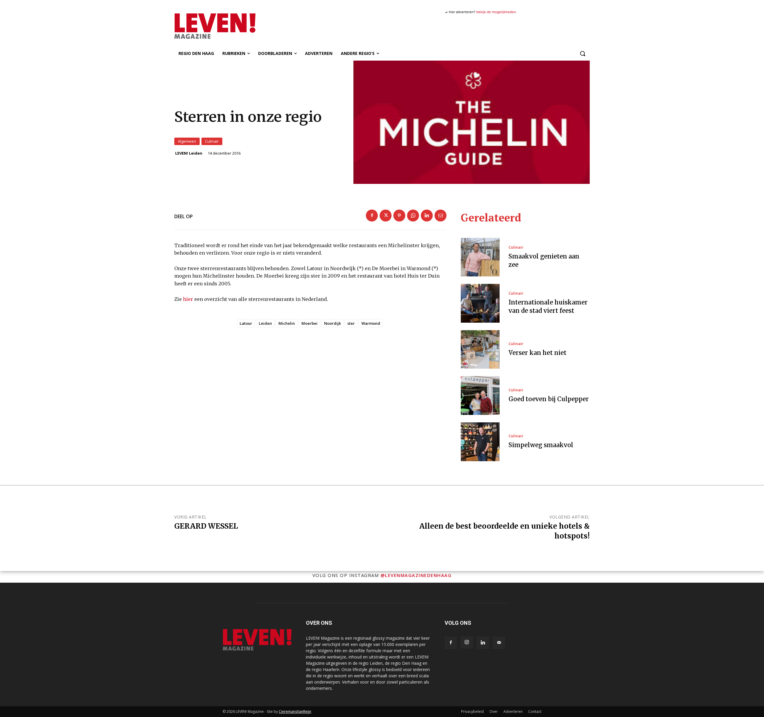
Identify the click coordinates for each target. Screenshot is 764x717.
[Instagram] (467, 642)
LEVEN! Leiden (188, 153)
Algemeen (187, 141)
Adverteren (513, 711)
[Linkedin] (427, 215)
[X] (386, 215)
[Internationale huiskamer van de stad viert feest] (480, 303)
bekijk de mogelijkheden (496, 12)
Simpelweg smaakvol (541, 445)
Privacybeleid (472, 711)
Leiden (265, 323)
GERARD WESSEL (206, 526)
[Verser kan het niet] (480, 349)
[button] (582, 53)
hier (188, 299)
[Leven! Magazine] (236, 26)
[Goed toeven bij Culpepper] (480, 395)
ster (351, 323)
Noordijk (332, 323)
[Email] (440, 215)
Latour (246, 323)
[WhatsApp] (413, 215)
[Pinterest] (399, 215)
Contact (534, 711)
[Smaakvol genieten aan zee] (480, 257)
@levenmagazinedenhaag (416, 575)
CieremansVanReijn (295, 711)
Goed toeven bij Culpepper (549, 399)
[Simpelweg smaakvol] (480, 441)
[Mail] (499, 643)
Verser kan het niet (537, 352)
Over (493, 711)
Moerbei (309, 323)
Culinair (212, 141)
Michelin (286, 323)
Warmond (370, 323)
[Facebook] (372, 215)
